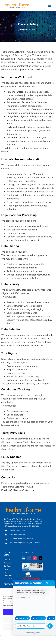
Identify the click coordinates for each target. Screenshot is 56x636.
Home (22, 29)
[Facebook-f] (29, 558)
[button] (49, 5)
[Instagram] (35, 558)
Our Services (39, 618)
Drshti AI (38, 632)
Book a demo (23, 618)
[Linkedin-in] (23, 558)
